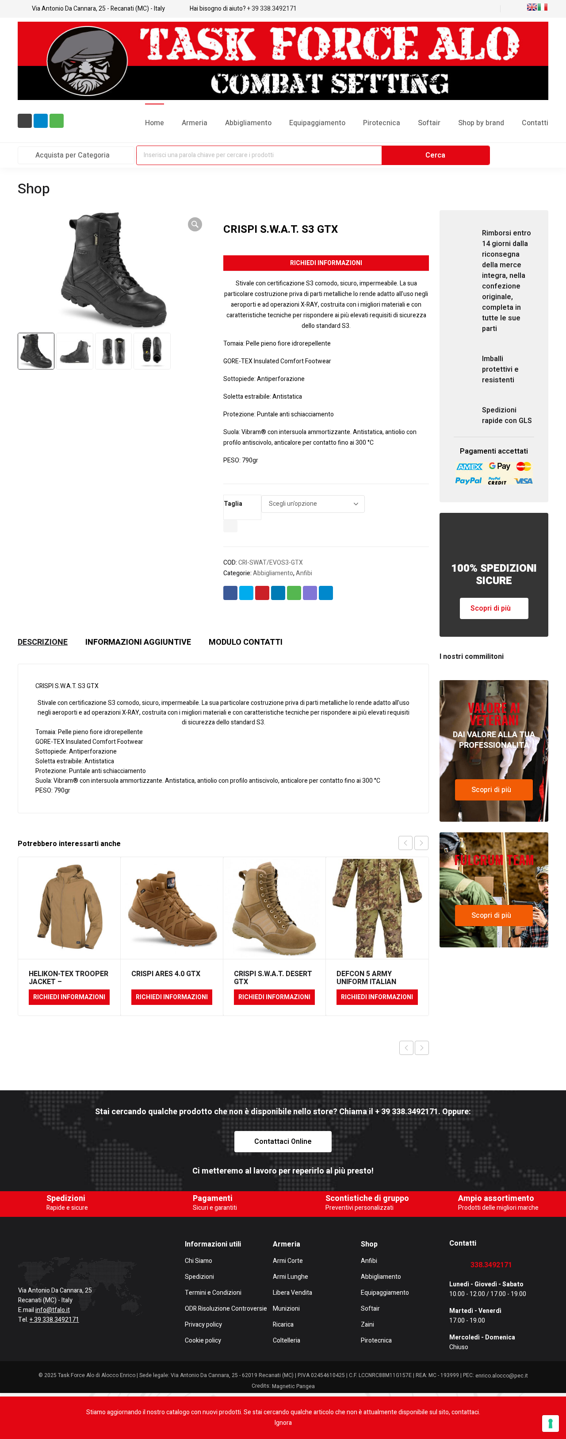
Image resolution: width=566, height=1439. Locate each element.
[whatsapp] (57, 121)
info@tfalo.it (52, 1310)
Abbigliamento (273, 573)
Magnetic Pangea (293, 1386)
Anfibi (304, 573)
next (421, 843)
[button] (195, 224)
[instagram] (60, 1263)
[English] (532, 7)
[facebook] (22, 1263)
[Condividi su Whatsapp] (294, 593)
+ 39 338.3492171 (272, 8)
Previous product (406, 1048)
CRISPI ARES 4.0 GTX (165, 974)
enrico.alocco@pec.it (501, 1376)
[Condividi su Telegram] (326, 593)
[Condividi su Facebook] (230, 593)
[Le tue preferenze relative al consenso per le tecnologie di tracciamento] (550, 1423)
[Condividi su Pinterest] (262, 593)
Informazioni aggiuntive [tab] (138, 642)
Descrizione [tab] (43, 642)
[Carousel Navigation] (413, 843)
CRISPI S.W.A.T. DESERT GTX (273, 978)
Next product (422, 1048)
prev (405, 843)
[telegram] (41, 121)
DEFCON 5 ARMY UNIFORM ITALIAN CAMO (366, 982)
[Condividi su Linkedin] (278, 593)
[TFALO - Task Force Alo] (283, 61)
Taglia (233, 503)
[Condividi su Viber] (310, 593)
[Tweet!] (246, 593)
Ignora (283, 1422)
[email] (25, 121)
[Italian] (542, 7)
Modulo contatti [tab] (246, 642)
